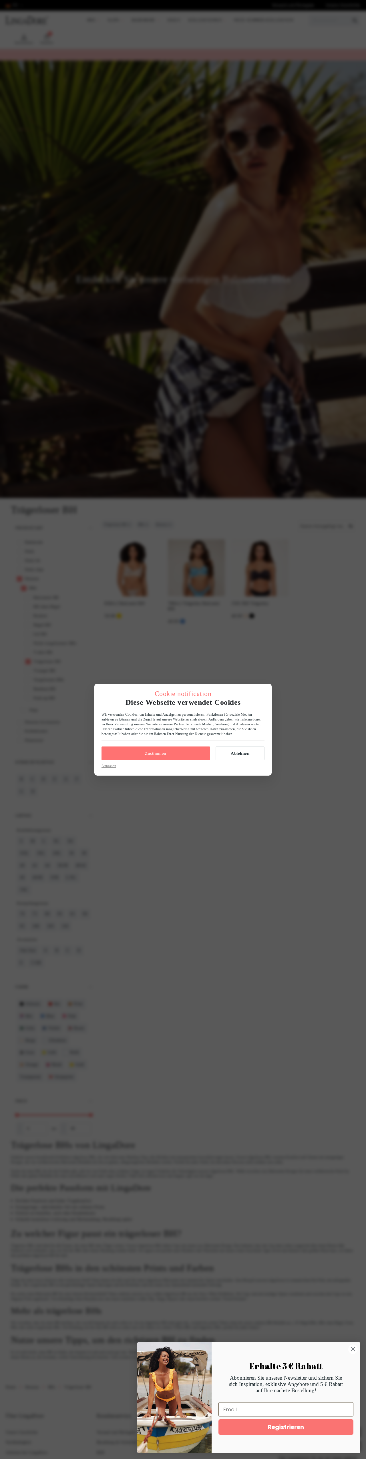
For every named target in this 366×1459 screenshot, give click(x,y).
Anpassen (109, 766)
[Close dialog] (353, 1349)
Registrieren (286, 1427)
